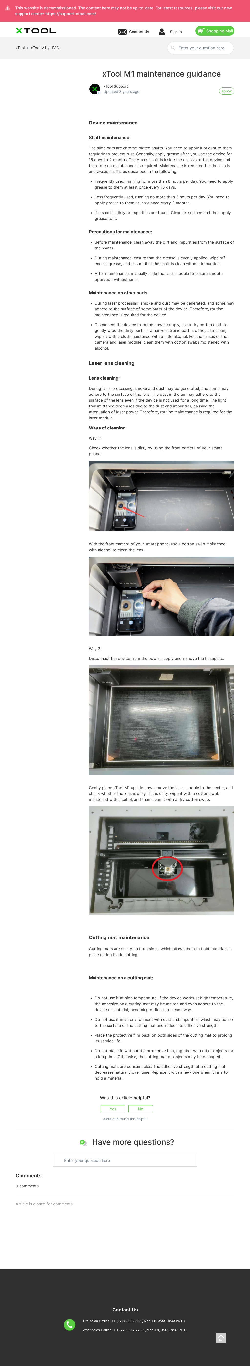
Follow (227, 91)
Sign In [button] (175, 31)
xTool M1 (38, 47)
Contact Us (139, 31)
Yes (113, 1108)
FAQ (55, 47)
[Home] (36, 30)
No (140, 1108)
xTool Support (116, 86)
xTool (20, 47)
